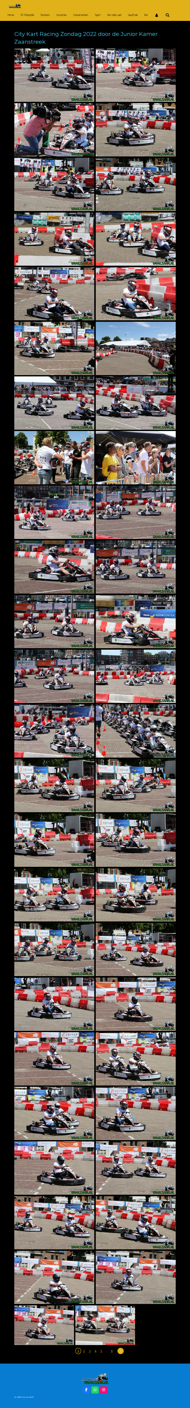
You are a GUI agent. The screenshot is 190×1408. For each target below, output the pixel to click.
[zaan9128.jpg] (136, 184)
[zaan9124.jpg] (54, 184)
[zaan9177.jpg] (54, 1277)
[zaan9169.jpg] (54, 1113)
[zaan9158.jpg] (54, 840)
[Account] (156, 15)
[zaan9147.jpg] (136, 567)
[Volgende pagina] (120, 1351)
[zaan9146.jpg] (54, 567)
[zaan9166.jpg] (54, 1058)
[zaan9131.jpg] (54, 239)
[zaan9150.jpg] (54, 676)
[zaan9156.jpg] (54, 785)
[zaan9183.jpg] (105, 1325)
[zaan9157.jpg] (136, 785)
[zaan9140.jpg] (54, 403)
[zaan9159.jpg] (136, 840)
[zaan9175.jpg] (54, 1223)
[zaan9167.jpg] (136, 1004)
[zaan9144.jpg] (54, 512)
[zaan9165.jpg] (54, 1004)
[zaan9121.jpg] (54, 129)
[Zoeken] (167, 15)
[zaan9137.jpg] (54, 348)
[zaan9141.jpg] (136, 403)
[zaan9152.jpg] (54, 731)
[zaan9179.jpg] (44, 1325)
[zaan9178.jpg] (136, 1277)
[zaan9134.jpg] (136, 293)
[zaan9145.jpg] (136, 512)
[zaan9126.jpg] (136, 129)
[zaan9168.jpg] (136, 1058)
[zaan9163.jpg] (54, 949)
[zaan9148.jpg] (54, 621)
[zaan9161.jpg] (136, 895)
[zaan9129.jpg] (54, 293)
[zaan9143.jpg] (136, 457)
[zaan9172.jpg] (136, 1168)
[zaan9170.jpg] (136, 1113)
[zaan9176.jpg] (136, 1223)
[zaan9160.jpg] (54, 895)
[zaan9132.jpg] (136, 348)
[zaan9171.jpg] (54, 1168)
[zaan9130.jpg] (136, 239)
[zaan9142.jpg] (54, 457)
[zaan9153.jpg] (136, 731)
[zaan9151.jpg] (136, 676)
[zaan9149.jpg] (136, 621)
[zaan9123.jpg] (136, 75)
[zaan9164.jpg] (136, 949)
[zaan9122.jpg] (54, 75)
